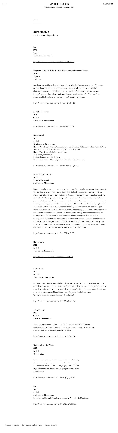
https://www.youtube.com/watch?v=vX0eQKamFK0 (54, 301)
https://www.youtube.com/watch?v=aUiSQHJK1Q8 (54, 103)
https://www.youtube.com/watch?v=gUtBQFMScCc (54, 336)
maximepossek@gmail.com (45, 35)
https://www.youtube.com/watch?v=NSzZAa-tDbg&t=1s (56, 165)
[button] (5, 4)
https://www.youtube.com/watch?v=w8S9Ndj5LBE (53, 233)
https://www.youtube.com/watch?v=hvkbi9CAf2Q (53, 126)
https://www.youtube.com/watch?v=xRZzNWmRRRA (54, 404)
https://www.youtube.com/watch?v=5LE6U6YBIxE (53, 257)
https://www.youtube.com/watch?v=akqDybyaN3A (53, 377)
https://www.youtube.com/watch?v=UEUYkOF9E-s (53, 62)
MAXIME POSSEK (59, 4)
